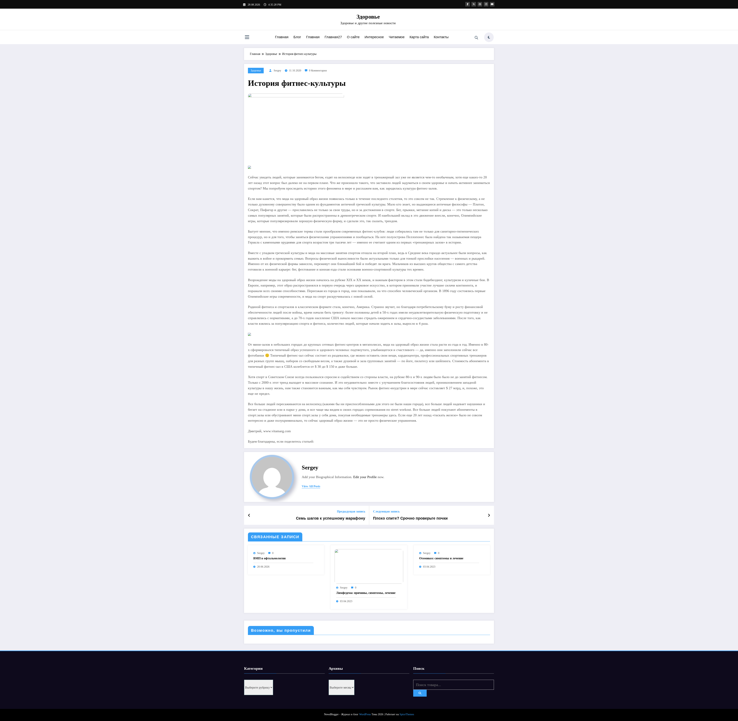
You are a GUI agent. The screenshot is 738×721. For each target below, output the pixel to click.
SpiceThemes (407, 714)
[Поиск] (476, 38)
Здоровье (368, 16)
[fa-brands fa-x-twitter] (473, 4)
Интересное (374, 37)
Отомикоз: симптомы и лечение (441, 558)
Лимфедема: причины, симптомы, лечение (366, 592)
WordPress (365, 714)
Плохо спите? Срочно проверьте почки (410, 518)
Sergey (277, 70)
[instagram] (486, 4)
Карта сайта (419, 37)
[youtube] (492, 4)
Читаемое (397, 37)
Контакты (441, 37)
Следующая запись (386, 511)
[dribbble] (480, 4)
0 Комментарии (318, 70)
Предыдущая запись (351, 511)
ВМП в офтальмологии (269, 558)
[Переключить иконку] (247, 38)
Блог (297, 37)
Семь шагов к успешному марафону (330, 518)
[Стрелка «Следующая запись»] (489, 515)
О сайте (353, 37)
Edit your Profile (365, 477)
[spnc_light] (489, 37)
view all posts (311, 486)
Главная (281, 37)
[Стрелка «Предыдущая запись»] (249, 515)
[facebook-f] (467, 4)
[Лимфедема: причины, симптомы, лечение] (369, 566)
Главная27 (333, 37)
